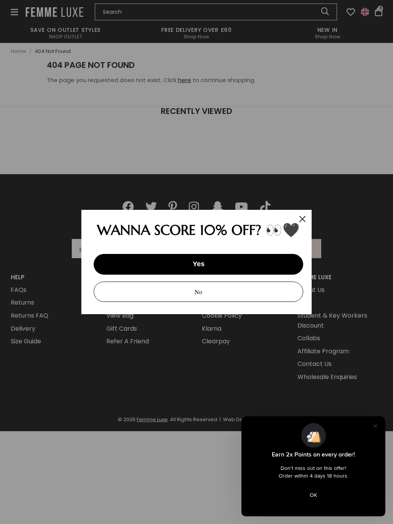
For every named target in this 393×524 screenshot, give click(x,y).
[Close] (302, 219)
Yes (199, 264)
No (198, 292)
